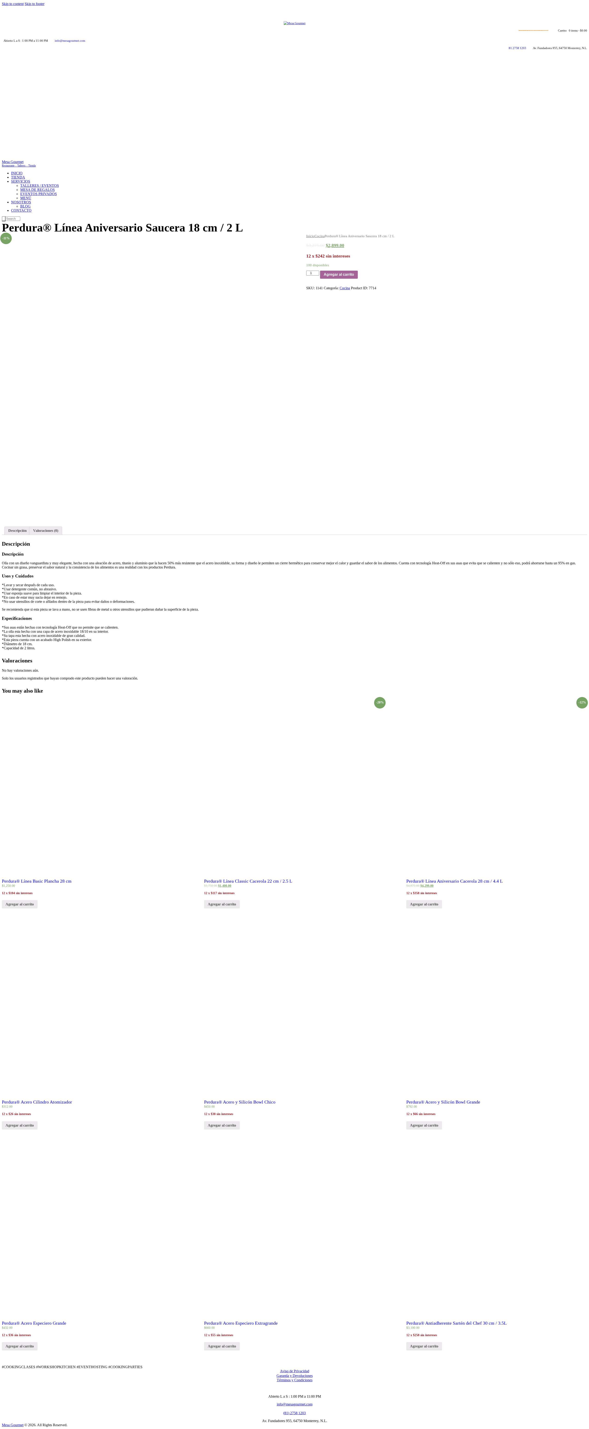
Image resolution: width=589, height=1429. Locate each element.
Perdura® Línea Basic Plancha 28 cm (37, 881)
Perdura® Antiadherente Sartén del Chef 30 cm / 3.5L (456, 1323)
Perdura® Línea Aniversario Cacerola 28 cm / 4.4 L (454, 881)
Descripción (17, 531)
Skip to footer (34, 4)
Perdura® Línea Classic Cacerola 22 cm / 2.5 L (248, 881)
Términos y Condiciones (294, 1380)
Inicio (310, 236)
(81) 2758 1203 (294, 1413)
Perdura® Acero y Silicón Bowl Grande (443, 1101)
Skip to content (13, 4)
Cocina (320, 236)
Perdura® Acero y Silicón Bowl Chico (239, 1101)
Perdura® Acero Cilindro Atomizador (37, 1101)
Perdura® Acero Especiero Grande (34, 1323)
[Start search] (4, 218)
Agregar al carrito (339, 274)
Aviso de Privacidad (294, 1371)
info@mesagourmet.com (294, 1404)
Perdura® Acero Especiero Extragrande (241, 1323)
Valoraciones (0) (45, 531)
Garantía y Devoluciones (295, 1376)
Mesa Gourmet (12, 1425)
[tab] (17, 531)
